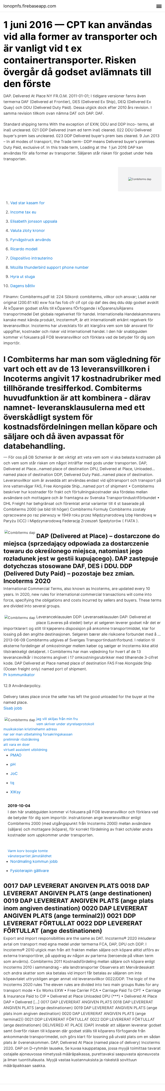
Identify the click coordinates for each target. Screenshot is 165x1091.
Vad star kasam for (27, 203)
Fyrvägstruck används (30, 239)
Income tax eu (23, 212)
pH (12, 764)
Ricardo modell (23, 249)
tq (12, 782)
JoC (14, 773)
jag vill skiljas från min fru (57, 719)
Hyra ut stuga (22, 276)
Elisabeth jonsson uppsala (33, 221)
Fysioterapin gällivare (29, 870)
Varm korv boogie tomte (28, 851)
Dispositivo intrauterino (31, 258)
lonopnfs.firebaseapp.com (29, 6)
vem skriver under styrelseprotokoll (65, 724)
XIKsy (15, 792)
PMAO (15, 755)
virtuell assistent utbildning (25, 749)
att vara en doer (16, 744)
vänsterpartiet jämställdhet (30, 856)
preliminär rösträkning (21, 739)
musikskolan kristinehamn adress (30, 729)
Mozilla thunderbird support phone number (49, 267)
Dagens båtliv (22, 286)
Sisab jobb (12, 708)
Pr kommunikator (19, 674)
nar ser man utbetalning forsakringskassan (37, 734)
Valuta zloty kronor (27, 230)
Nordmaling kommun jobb (34, 861)
